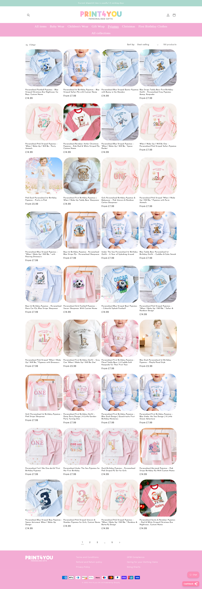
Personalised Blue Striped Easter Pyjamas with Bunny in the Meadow (120, 91)
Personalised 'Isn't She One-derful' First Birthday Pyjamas (42, 469)
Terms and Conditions (87, 557)
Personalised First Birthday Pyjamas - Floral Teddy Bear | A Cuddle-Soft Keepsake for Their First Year (118, 362)
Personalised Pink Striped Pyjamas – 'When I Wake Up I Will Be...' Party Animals (41, 146)
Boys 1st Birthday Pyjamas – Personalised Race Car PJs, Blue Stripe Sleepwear (43, 307)
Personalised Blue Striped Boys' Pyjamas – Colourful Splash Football (119, 307)
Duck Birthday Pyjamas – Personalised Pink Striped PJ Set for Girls (118, 469)
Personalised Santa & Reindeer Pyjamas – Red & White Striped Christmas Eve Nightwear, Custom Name (157, 522)
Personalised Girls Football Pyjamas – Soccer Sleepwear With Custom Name (80, 307)
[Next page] (120, 542)
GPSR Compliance (136, 557)
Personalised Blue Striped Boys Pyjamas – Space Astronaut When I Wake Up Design (43, 522)
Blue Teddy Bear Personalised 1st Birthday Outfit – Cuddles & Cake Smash (158, 253)
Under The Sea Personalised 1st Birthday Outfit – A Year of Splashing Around (120, 253)
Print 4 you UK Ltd (96, 582)
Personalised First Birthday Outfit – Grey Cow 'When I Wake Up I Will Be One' (81, 361)
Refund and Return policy (89, 562)
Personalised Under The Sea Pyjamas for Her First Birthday (81, 469)
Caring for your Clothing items (142, 562)
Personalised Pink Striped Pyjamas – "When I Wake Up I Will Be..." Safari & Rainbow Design (156, 308)
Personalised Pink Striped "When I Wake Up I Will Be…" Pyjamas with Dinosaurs (43, 361)
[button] (28, 15)
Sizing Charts (133, 567)
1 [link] (82, 542)
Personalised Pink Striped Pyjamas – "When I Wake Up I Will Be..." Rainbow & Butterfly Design (119, 522)
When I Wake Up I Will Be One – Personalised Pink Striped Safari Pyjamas (158, 145)
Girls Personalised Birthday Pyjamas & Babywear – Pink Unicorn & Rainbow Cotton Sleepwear (118, 200)
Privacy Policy (83, 567)
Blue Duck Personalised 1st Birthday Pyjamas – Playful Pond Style (155, 361)
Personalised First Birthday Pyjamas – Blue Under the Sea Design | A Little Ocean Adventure (156, 416)
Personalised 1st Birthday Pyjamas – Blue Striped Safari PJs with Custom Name (81, 91)
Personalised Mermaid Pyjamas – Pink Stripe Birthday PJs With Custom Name (157, 469)
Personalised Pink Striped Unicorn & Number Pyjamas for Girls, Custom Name (81, 521)
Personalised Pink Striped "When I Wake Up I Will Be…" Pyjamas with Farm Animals (157, 200)
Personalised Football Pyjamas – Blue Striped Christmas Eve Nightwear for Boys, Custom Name (41, 92)
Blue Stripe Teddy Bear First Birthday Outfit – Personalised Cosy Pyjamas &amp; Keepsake (156, 92)
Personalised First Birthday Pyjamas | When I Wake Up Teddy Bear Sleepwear (81, 199)
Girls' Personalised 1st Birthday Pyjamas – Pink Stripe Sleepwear (43, 415)
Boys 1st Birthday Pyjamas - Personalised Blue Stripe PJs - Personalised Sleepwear (81, 253)
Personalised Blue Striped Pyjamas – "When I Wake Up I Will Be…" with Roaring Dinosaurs (41, 254)
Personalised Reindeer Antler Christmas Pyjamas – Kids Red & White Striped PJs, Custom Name (81, 146)
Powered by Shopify (112, 582)
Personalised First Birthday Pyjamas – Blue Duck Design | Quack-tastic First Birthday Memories (118, 416)
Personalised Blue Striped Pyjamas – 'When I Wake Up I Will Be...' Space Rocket (118, 146)
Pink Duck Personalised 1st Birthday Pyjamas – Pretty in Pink (41, 199)
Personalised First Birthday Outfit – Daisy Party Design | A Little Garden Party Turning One (79, 416)
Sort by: (131, 45)
